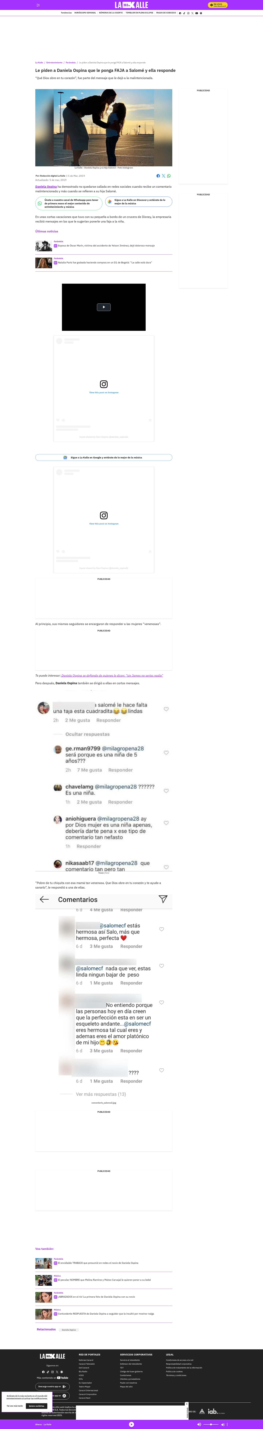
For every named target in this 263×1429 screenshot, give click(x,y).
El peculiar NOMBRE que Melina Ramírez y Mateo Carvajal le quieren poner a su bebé (104, 1279)
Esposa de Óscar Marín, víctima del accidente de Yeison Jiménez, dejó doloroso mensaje (106, 245)
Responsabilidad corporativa (178, 1364)
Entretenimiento (54, 62)
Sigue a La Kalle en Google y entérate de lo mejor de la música (106, 457)
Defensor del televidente (131, 1364)
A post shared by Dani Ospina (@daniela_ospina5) (103, 437)
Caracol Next (84, 1398)
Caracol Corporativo (87, 1394)
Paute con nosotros (128, 1383)
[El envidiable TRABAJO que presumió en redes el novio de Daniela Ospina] (43, 1263)
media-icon (131, 1424)
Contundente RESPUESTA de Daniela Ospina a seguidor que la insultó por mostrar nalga (106, 1313)
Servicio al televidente (130, 1360)
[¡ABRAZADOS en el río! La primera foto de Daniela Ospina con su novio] (43, 1297)
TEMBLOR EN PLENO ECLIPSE (139, 13)
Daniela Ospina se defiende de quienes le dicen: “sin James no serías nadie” (112, 675)
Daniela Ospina (69, 1330)
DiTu (81, 1379)
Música (57, 1276)
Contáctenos (125, 1376)
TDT (122, 1368)
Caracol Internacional (88, 1391)
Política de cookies (174, 1372)
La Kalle (39, 62)
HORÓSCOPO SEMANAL (85, 13)
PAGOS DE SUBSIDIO (166, 13)
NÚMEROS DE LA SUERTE (111, 13)
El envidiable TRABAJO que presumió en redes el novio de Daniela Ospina (98, 1262)
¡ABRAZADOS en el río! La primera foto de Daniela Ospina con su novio (96, 1296)
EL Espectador (85, 1383)
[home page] (131, 5)
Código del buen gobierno (131, 1372)
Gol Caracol (84, 1368)
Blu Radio (83, 1372)
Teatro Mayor (84, 1387)
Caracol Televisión (87, 1364)
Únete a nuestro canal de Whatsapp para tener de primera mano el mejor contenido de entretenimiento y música (71, 203)
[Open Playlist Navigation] (227, 1424)
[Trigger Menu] (38, 5)
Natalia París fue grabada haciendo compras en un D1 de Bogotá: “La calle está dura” (105, 262)
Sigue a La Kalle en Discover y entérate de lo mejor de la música (139, 201)
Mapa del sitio (126, 1387)
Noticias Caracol (86, 1360)
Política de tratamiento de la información (184, 1368)
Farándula (71, 62)
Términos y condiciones (176, 1376)
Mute (199, 1424)
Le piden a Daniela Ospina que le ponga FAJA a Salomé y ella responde (112, 62)
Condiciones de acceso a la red (179, 1360)
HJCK (81, 1376)
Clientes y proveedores (130, 1379)
